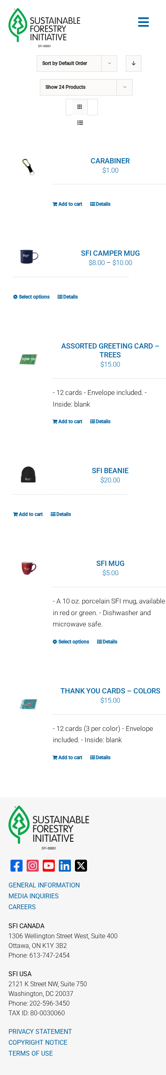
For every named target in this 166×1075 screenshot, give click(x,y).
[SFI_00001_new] (44, 11)
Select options (34, 297)
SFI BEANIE (110, 470)
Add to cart (70, 204)
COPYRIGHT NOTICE (37, 1042)
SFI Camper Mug (110, 253)
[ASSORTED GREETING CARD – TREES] (28, 360)
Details (103, 204)
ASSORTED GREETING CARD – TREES (110, 350)
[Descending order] (133, 63)
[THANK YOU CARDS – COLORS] (28, 705)
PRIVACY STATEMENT (40, 1031)
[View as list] (80, 123)
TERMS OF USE (30, 1053)
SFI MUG (110, 563)
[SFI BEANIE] (28, 474)
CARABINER (110, 161)
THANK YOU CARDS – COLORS (110, 691)
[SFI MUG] (28, 569)
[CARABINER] (28, 167)
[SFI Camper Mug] (28, 255)
